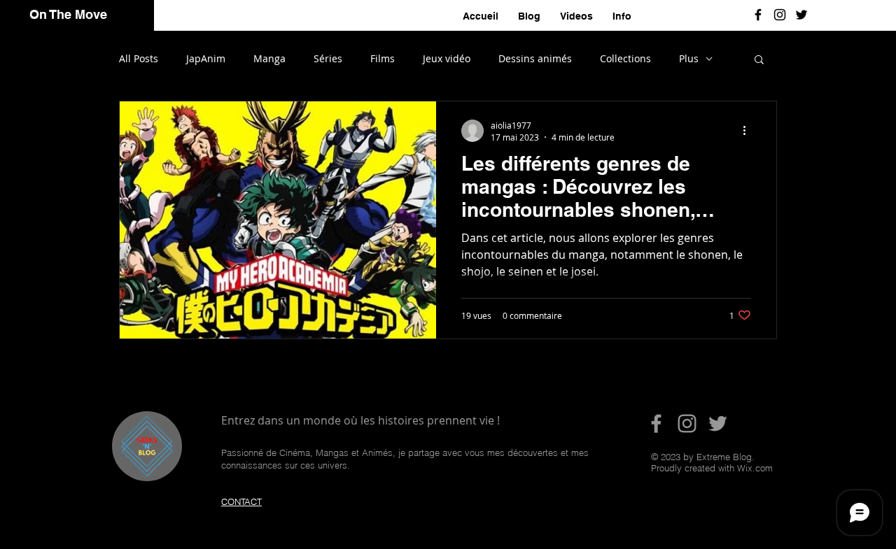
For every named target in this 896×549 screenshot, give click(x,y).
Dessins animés (535, 58)
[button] (759, 60)
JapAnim (205, 58)
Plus (689, 58)
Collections (625, 58)
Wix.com (755, 467)
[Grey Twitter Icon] (718, 423)
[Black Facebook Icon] (758, 14)
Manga (269, 58)
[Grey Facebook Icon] (656, 423)
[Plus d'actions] (749, 130)
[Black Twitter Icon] (801, 14)
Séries (328, 58)
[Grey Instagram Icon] (687, 423)
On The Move (68, 14)
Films (382, 58)
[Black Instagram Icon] (780, 14)
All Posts (138, 58)
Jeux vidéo (446, 58)
